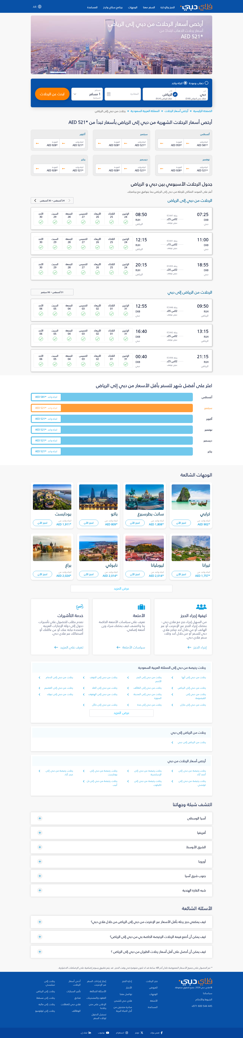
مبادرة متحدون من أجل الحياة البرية (123, 1009)
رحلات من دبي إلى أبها (194, 677)
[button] (121, 818)
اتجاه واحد (177, 83)
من (204, 91)
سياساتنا (207, 993)
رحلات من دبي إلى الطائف (148, 688)
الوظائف (76, 1011)
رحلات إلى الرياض (45, 991)
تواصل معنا (126, 994)
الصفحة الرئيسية (202, 111)
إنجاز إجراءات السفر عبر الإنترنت (96, 983)
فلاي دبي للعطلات (71, 1004)
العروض (153, 987)
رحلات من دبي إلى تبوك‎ (60, 694)
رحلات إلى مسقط (45, 998)
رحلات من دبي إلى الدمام (59, 677)
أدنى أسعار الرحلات (75, 983)
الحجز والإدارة (168, 7)
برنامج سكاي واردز (113, 7)
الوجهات (132, 7)
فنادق (78, 998)
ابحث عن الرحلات (52, 94)
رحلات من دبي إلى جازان (193, 705)
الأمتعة (154, 1001)
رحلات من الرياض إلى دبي (192, 742)
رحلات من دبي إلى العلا (104, 688)
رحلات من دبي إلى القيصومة (196, 696)
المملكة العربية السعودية (145, 111)
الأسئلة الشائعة (98, 991)
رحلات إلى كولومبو (45, 1011)
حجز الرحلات (152, 981)
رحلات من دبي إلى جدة (149, 705)
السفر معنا (149, 7)
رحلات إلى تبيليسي (49, 983)
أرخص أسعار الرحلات (176, 111)
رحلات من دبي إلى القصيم (58, 688)
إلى (170, 91)
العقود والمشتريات (96, 998)
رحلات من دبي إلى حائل (104, 705)
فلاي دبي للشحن (123, 1001)
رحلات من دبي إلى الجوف (103, 677)
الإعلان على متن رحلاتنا (97, 1006)
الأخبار (129, 987)
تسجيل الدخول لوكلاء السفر (99, 1016)
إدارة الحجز (127, 981)
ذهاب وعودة (196, 83)
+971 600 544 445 (202, 1006)
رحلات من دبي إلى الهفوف (102, 694)
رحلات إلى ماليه (47, 1004)
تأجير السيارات (74, 991)
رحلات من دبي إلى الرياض (192, 688)
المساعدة (92, 7)
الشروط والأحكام (204, 999)
